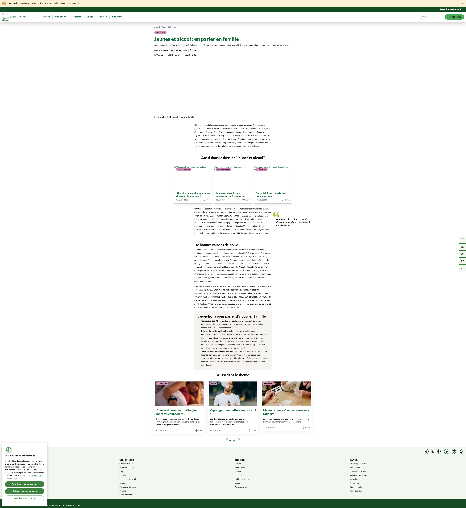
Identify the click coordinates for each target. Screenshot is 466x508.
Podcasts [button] (117, 17)
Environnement (241, 468)
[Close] (462, 3)
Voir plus (233, 440)
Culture (237, 464)
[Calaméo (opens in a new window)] (453, 451)
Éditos (7, 464)
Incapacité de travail (127, 479)
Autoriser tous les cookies (24, 484)
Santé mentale (356, 487)
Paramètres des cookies (25, 498)
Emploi (122, 472)
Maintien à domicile (127, 487)
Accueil (157, 27)
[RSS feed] (460, 451)
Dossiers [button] (76, 17)
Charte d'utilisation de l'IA (71, 505)
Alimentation (355, 468)
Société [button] (102, 17)
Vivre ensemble (241, 487)
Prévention (172, 27)
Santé (164, 27)
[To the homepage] (24, 17)
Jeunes (122, 483)
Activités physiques (358, 464)
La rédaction (9, 475)
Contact (442, 9)
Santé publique (356, 491)
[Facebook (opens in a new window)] (426, 451)
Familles (123, 475)
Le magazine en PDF (455, 9)
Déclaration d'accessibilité (53, 505)
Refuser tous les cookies (25, 491)
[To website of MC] (6, 17)
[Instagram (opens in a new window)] (439, 451)
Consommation (126, 464)
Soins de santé (125, 495)
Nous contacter (10, 479)
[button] (462, 254)
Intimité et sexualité (358, 472)
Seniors (122, 491)
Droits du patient (126, 468)
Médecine (354, 479)
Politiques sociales (242, 479)
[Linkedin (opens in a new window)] (433, 451)
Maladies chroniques (358, 475)
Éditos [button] (46, 17)
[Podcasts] (446, 451)
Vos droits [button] (61, 17)
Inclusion (238, 475)
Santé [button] (90, 17)
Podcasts (8, 472)
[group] (193, 185)
